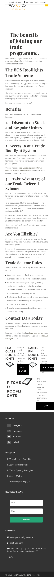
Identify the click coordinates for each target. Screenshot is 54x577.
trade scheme (14, 61)
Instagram (17, 425)
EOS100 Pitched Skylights (19, 459)
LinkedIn (16, 442)
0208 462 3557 (16, 543)
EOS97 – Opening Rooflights (20, 470)
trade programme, (36, 333)
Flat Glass (23, 369)
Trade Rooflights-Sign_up (18, 481)
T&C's (10, 557)
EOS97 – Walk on (15, 476)
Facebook (17, 431)
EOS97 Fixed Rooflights (17, 465)
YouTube (16, 437)
